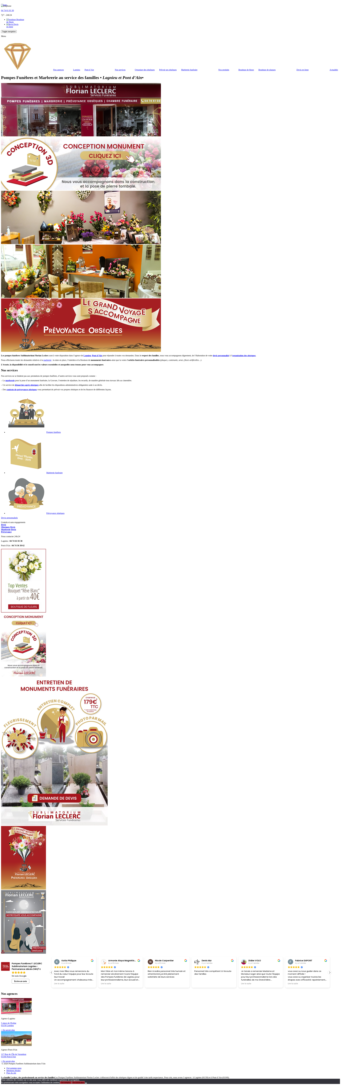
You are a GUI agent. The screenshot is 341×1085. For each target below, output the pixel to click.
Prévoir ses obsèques (168, 70)
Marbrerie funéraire (189, 70)
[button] (52, 973)
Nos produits (223, 70)
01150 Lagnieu (7, 1025)
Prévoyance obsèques (55, 513)
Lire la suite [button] (59, 983)
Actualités (334, 70)
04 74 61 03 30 (7, 10)
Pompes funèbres (53, 432)
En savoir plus (78, 1083)
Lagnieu (76, 70)
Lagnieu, (88, 355)
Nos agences (58, 70)
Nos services (120, 70)
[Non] (86, 1083)
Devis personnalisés (9, 518)
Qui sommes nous (13, 1068)
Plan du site (11, 1073)
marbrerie (47, 360)
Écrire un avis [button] (20, 981)
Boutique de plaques (267, 70)
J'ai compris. (66, 1083)
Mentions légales (13, 1070)
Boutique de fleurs (246, 70)
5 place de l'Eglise (8, 1023)
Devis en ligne (12, 25)
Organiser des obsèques (145, 70)
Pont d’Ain (89, 70)
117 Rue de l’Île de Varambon (13, 1054)
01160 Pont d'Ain (8, 1057)
